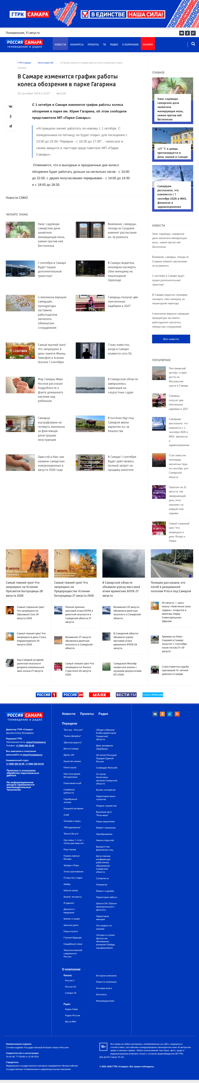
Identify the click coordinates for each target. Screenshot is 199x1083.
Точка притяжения (73, 871)
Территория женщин (102, 917)
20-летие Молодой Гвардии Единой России (106, 758)
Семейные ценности (69, 791)
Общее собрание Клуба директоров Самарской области (106, 735)
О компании (130, 44)
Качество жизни (72, 761)
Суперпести (102, 878)
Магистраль (70, 767)
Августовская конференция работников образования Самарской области (103, 864)
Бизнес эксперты (73, 897)
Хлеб (66, 815)
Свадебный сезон (73, 944)
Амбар (67, 884)
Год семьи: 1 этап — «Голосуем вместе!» (74, 841)
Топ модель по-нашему (104, 927)
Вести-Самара (71, 748)
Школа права (71, 890)
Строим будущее (73, 937)
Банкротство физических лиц (104, 848)
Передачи (69, 723)
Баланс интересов (105, 790)
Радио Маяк (71, 1009)
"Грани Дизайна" (72, 736)
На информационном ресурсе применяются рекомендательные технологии (21, 786)
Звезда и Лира (71, 865)
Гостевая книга (104, 988)
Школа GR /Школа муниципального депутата (106, 906)
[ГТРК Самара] (24, 43)
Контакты (101, 994)
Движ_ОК (69, 755)
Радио (114, 44)
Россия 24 (70, 987)
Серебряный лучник (70, 800)
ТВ (104, 44)
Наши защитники (105, 821)
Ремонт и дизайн (105, 891)
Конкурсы (77, 44)
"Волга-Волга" (71, 834)
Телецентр (101, 884)
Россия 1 (70, 981)
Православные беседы (71, 857)
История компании (106, 975)
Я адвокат (69, 903)
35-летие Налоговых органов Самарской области (106, 779)
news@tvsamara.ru (36, 742)
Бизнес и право (72, 919)
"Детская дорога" (73, 742)
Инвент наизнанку (106, 828)
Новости (60, 44)
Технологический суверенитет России (73, 953)
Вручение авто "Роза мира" (104, 813)
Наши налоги (71, 931)
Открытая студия (73, 878)
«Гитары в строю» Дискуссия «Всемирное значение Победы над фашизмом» (105, 941)
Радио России (72, 1015)
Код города (70, 849)
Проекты (93, 44)
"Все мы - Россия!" (73, 730)
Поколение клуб (72, 783)
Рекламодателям (105, 1001)
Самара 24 (70, 993)
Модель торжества (106, 806)
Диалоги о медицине (69, 911)
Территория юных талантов (105, 798)
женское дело (71, 925)
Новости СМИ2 (17, 197)
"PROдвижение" (72, 827)
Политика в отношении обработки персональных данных (23, 773)
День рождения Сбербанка (104, 747)
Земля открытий (105, 840)
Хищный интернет (74, 808)
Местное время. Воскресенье (72, 775)
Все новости (171, 339)
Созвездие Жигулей (106, 768)
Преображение (104, 834)
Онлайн (148, 44)
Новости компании (106, 982)
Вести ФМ (70, 1022)
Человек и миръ (72, 821)
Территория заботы (106, 897)
